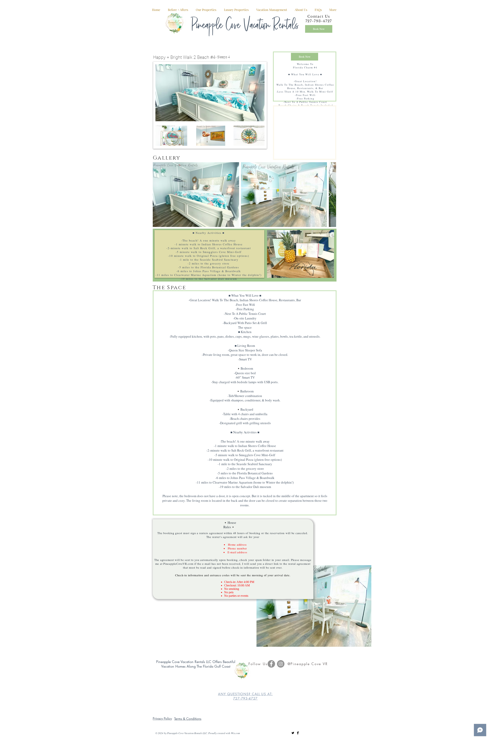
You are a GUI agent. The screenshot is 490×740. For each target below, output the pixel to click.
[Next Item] (329, 194)
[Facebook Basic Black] (297, 732)
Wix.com (235, 733)
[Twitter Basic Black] (292, 732)
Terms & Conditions (187, 719)
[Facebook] (271, 664)
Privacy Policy (162, 718)
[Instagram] (280, 664)
